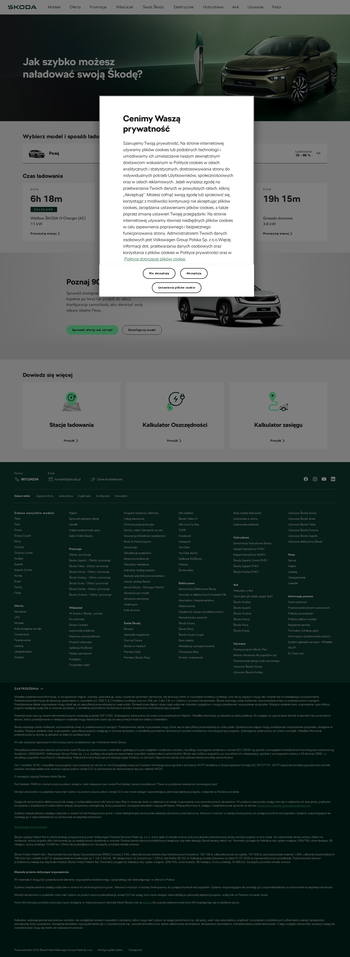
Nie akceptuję (159, 273)
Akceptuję (193, 273)
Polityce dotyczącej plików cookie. (155, 258)
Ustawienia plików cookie (176, 287)
